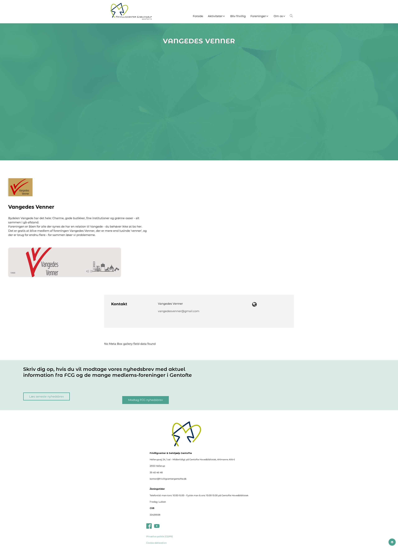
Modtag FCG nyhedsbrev (145, 400)
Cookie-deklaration (156, 543)
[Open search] (291, 16)
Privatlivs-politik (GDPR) (159, 536)
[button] (216, 16)
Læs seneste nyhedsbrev (46, 396)
